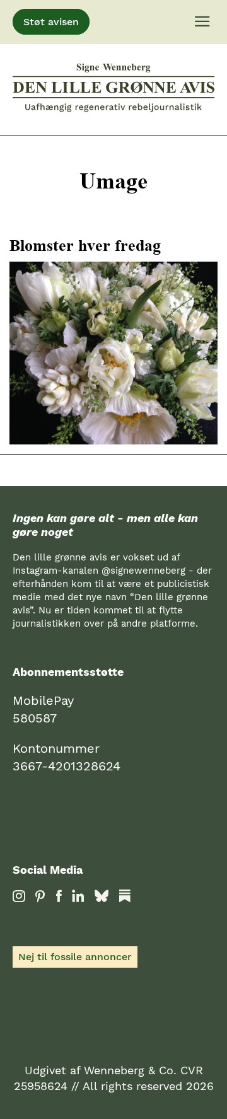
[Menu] (202, 22)
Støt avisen (51, 22)
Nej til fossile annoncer (75, 957)
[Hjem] (113, 90)
